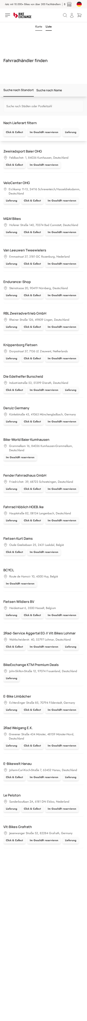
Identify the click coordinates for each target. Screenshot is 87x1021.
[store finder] (69, 4)
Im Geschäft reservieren (44, 132)
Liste (49, 26)
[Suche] (65, 15)
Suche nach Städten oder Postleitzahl (29, 106)
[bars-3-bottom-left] (8, 15)
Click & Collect (14, 132)
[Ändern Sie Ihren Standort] (79, 4)
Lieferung (70, 132)
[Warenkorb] (79, 15)
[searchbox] (43, 106)
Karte (38, 26)
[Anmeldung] (71, 15)
